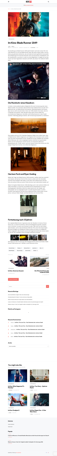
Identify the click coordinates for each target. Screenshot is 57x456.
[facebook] (46, 452)
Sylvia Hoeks (28, 250)
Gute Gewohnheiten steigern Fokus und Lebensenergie (18, 294)
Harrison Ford (27, 248)
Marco (13, 46)
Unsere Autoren (11, 424)
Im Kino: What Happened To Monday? (16, 386)
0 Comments (33, 47)
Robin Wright (12, 250)
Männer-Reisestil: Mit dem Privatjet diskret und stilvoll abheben (20, 299)
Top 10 (48, 268)
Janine (32, 390)
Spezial (10, 440)
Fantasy (20, 248)
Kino (41, 248)
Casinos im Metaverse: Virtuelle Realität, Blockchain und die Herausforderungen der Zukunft (25, 301)
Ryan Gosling (20, 250)
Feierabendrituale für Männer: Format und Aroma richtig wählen (20, 297)
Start (9, 8)
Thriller (35, 250)
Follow (29, 314)
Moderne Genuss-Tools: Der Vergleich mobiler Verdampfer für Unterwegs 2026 (23, 304)
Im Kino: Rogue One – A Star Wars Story (38, 411)
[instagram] (48, 452)
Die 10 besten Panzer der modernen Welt (42, 271)
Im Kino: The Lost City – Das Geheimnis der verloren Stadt (29, 322)
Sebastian (10, 390)
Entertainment (11, 38)
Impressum (10, 426)
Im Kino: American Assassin (16, 271)
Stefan (10, 412)
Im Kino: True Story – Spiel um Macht (38, 386)
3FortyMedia (18, 452)
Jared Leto (35, 248)
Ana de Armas (12, 248)
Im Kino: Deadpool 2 (13, 410)
